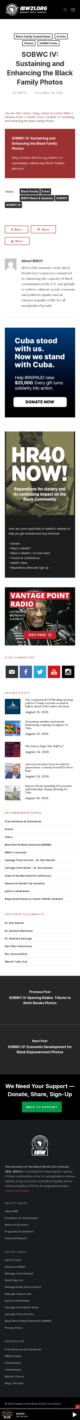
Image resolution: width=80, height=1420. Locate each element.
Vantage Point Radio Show (22, 1307)
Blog (36, 113)
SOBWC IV (13, 204)
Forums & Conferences (25, 558)
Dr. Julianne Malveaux (19, 930)
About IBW (11, 1211)
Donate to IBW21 (15, 1266)
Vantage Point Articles (19, 1314)
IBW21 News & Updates (37, 198)
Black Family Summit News (33, 36)
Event (46, 191)
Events (61, 36)
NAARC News (19, 563)
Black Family (29, 191)
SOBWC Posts (48, 43)
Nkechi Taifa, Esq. (16, 961)
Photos (28, 43)
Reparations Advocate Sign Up (29, 567)
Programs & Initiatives (19, 1231)
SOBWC (61, 198)
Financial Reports (16, 1238)
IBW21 (22, 93)
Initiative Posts (14, 117)
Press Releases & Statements (23, 821)
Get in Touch (13, 1260)
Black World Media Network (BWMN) (28, 844)
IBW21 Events (13, 1356)
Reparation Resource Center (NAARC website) (34, 899)
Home (27, 113)
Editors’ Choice (14, 1376)
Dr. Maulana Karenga (18, 938)
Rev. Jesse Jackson (16, 954)
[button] (73, 10)
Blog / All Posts (14, 1383)
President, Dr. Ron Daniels (21, 1218)
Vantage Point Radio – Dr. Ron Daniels (29, 867)
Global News (13, 1363)
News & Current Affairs (56, 113)
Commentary (13, 1369)
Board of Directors (17, 1224)
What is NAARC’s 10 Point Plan (29, 553)
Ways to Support (42, 1107)
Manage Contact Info (18, 1294)
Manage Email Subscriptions (23, 1287)
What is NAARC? (20, 548)
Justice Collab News (17, 891)
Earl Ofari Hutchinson (18, 946)
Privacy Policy (14, 1327)
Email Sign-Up (14, 1280)
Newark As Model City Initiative (25, 883)
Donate (15, 543)
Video (8, 837)
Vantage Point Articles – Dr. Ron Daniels (30, 860)
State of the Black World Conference (28, 875)
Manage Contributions (19, 1273)
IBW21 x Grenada (16, 852)
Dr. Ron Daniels (14, 923)
